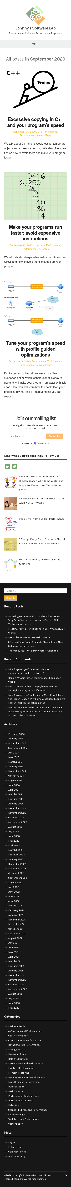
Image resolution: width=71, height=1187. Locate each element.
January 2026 (15, 738)
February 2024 (16, 799)
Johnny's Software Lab (35, 28)
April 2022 (14, 901)
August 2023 (15, 826)
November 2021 (16, 924)
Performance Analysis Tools (23, 1096)
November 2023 (17, 812)
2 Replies (44, 249)
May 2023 (13, 840)
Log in (11, 1142)
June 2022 (14, 891)
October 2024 (16, 775)
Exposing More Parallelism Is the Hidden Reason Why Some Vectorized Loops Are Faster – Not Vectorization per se (35, 620)
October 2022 (16, 873)
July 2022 (13, 887)
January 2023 (16, 859)
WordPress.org (16, 1156)
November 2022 (17, 868)
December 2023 (17, 808)
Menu (35, 44)
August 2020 (15, 993)
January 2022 (15, 915)
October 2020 (16, 984)
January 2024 (15, 803)
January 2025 (15, 766)
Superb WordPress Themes (30, 1178)
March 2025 (15, 761)
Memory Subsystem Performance (27, 1077)
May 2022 (13, 896)
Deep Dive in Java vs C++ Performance (29, 637)
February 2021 (16, 966)
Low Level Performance (47, 245)
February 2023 (16, 854)
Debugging (14, 1049)
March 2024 (15, 794)
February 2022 (16, 910)
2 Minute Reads (16, 1026)
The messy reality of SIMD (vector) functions (33, 650)
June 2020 (14, 1003)
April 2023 (14, 845)
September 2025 (17, 748)
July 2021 (13, 942)
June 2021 (13, 947)
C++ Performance (47, 131)
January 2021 (15, 970)
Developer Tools (17, 1054)
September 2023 (17, 822)
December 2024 (17, 771)
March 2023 (15, 850)
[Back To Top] (65, 1175)
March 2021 (14, 961)
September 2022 (17, 877)
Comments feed (17, 1151)
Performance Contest (20, 1100)
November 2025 (17, 743)
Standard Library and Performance (27, 1109)
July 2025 (13, 752)
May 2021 (13, 952)
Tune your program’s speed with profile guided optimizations (35, 348)
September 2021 (17, 933)
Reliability (13, 1105)
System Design (16, 1114)
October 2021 (15, 928)
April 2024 (14, 789)
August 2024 (15, 780)
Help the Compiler (18, 1058)
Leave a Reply (44, 135)
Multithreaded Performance (23, 1082)
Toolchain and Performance (23, 1119)
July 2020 (13, 998)
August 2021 (15, 938)
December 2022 (17, 864)
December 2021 (16, 919)
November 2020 (17, 979)
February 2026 (16, 734)
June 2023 (14, 836)
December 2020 (17, 975)
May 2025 (13, 757)
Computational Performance (24, 1040)
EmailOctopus (43, 443)
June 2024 (14, 785)
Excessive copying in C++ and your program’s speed (35, 121)
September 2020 (17, 989)
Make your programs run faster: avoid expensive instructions (35, 232)
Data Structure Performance (24, 1044)
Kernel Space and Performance (25, 1063)
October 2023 (16, 817)
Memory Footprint (18, 1072)
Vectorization (15, 1123)
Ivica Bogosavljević (18, 669)
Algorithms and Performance (24, 1031)
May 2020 (13, 1007)
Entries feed (15, 1147)
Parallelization (16, 1086)
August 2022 (15, 882)
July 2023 (13, 831)
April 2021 (13, 956)
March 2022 (15, 905)
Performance (27, 135)
